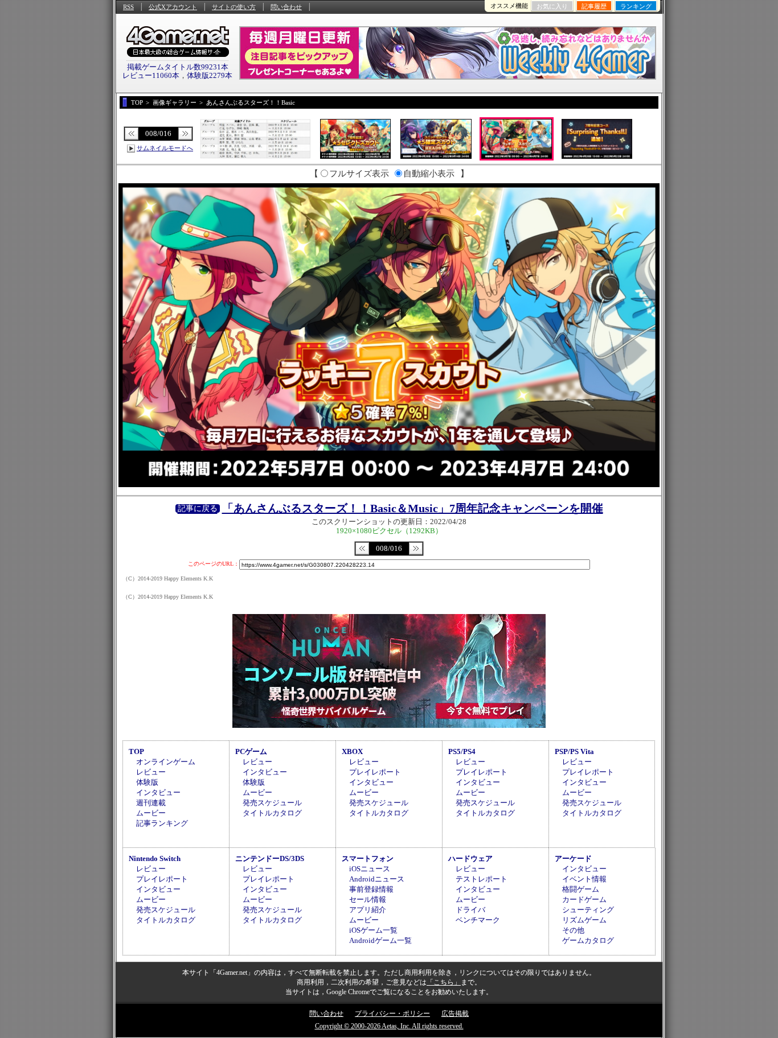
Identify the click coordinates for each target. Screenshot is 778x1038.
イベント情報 (584, 879)
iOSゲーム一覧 (373, 930)
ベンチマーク (478, 920)
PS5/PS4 (462, 751)
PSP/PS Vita (574, 751)
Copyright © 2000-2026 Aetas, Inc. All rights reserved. (389, 1026)
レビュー (151, 772)
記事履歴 (594, 6)
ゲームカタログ (588, 940)
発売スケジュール (272, 802)
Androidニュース (376, 879)
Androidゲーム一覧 (380, 940)
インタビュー (158, 792)
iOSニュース (369, 868)
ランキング (636, 6)
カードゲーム (584, 899)
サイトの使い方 (234, 6)
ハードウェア (470, 858)
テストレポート (481, 879)
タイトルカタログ (272, 813)
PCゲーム (251, 751)
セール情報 (367, 899)
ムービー (151, 813)
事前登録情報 (371, 889)
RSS (128, 6)
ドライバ (470, 909)
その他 (573, 930)
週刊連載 (151, 802)
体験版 (147, 782)
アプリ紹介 (367, 909)
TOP (136, 751)
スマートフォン (368, 858)
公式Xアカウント (173, 6)
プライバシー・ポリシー (392, 1014)
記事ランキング (162, 823)
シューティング (588, 909)
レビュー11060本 (150, 75)
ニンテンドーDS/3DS (269, 858)
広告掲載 (455, 1014)
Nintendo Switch (155, 858)
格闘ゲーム (580, 889)
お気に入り (552, 6)
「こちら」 (444, 982)
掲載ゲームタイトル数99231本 (177, 67)
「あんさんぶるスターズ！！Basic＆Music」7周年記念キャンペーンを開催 (412, 508)
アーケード (573, 858)
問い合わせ (286, 6)
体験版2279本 (209, 75)
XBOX (352, 751)
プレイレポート (375, 772)
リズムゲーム (584, 920)
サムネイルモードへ (165, 148)
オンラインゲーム (165, 761)
